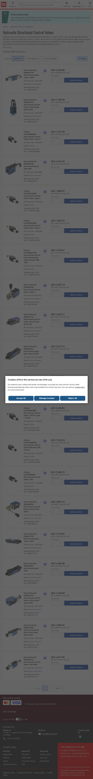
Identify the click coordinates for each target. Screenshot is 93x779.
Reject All (72, 398)
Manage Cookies (46, 398)
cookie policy (80, 387)
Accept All (21, 398)
